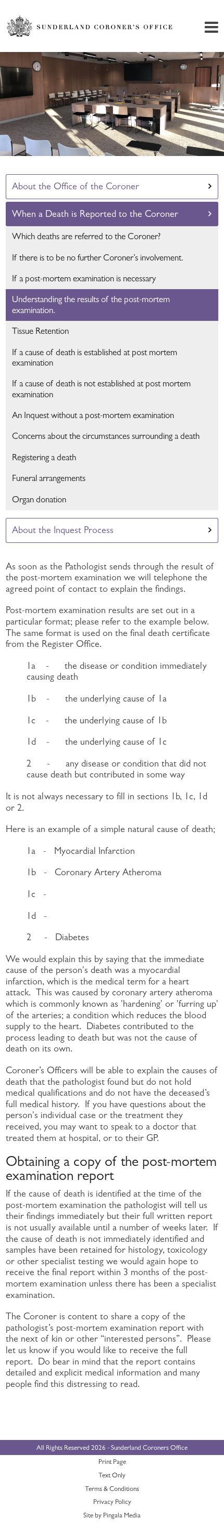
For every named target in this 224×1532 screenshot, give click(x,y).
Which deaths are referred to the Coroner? (86, 236)
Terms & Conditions (112, 1488)
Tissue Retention (40, 331)
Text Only (112, 1475)
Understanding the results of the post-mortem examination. (91, 304)
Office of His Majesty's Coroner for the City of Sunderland (91, 26)
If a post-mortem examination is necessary (84, 278)
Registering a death (44, 457)
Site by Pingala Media (112, 1515)
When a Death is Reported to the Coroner (95, 214)
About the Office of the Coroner (75, 186)
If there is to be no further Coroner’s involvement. (97, 258)
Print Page (112, 1461)
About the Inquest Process (63, 530)
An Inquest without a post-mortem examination (93, 415)
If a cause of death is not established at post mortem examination (101, 389)
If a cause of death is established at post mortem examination (94, 357)
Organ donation (39, 499)
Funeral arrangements (48, 478)
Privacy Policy (112, 1501)
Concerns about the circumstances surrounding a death (106, 436)
